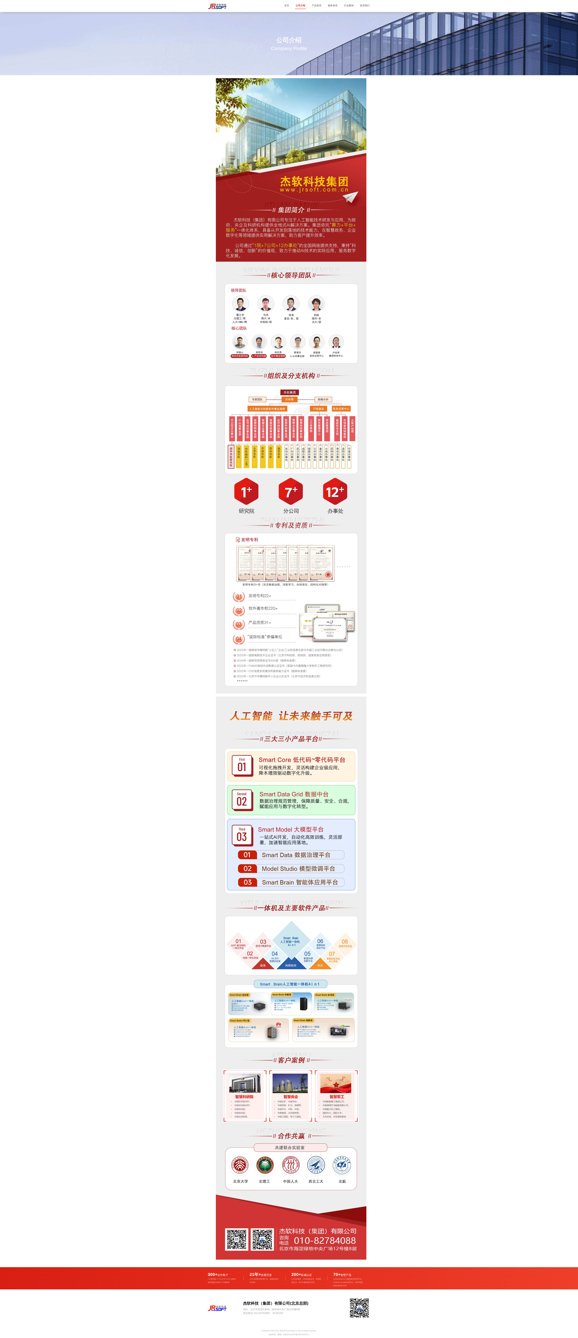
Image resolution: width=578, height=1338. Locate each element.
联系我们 (365, 5)
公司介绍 (300, 5)
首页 (286, 5)
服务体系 (332, 5)
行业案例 (349, 5)
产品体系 (316, 5)
